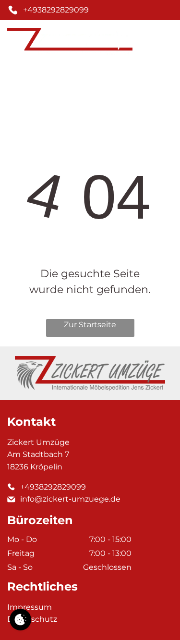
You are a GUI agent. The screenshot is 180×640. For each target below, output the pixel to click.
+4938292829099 (56, 9)
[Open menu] (165, 42)
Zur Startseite (90, 324)
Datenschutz (32, 619)
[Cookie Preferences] (20, 619)
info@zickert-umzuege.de (70, 499)
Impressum (29, 607)
